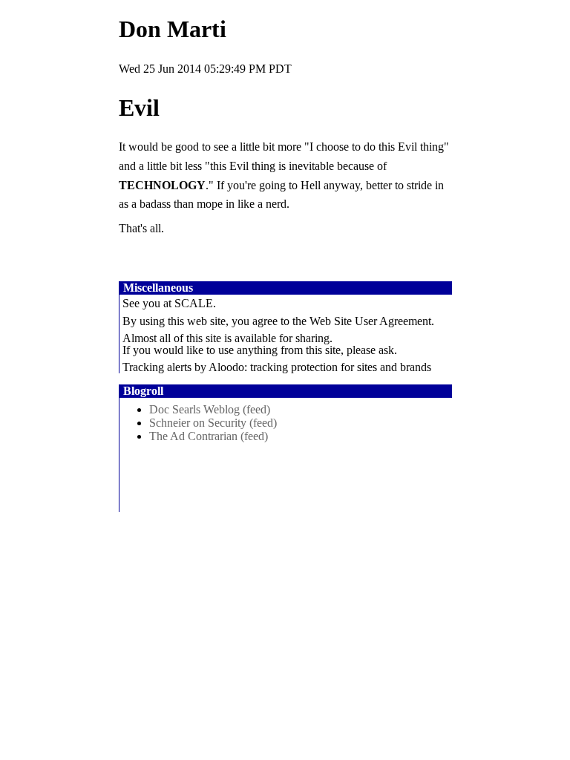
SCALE (193, 303)
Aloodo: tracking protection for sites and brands (320, 367)
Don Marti (172, 29)
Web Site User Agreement (370, 321)
